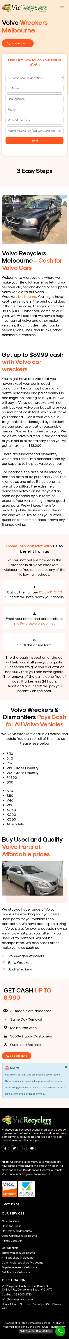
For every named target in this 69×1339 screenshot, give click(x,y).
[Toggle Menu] (62, 8)
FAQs (45, 1326)
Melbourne (27, 296)
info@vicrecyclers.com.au (34, 623)
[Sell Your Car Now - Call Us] (60, 1331)
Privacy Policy (57, 1326)
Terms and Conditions (27, 1326)
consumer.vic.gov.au (20, 1174)
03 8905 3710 (50, 592)
